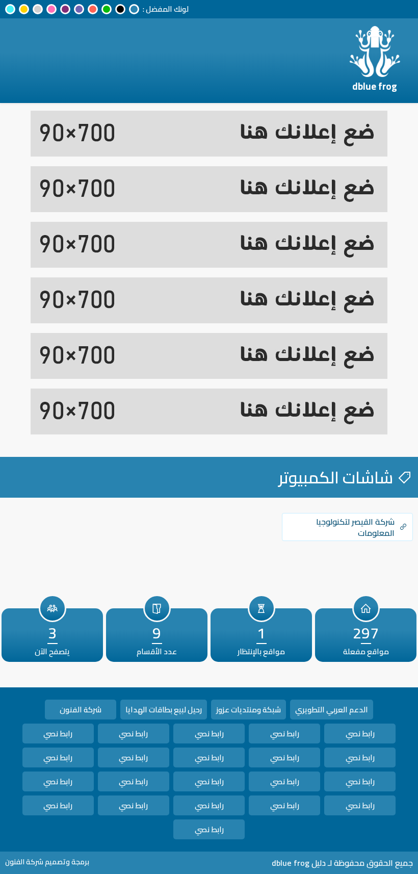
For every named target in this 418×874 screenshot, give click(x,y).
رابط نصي (360, 733)
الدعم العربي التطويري (331, 709)
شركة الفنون (80, 709)
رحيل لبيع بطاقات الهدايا (163, 709)
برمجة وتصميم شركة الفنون (47, 861)
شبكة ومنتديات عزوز (248, 709)
